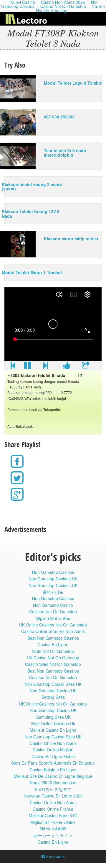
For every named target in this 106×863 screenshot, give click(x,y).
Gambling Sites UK (53, 717)
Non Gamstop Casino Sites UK (53, 684)
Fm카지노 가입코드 (53, 789)
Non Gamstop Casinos (53, 572)
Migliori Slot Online (53, 618)
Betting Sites (53, 697)
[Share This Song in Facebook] (66, 367)
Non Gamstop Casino (53, 605)
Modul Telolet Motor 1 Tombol (32, 272)
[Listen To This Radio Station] (86, 367)
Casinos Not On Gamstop (53, 611)
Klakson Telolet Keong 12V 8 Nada (30, 213)
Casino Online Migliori (53, 750)
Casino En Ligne (53, 644)
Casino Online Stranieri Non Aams (53, 631)
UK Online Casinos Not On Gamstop (53, 625)
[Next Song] (45, 367)
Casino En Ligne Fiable (53, 756)
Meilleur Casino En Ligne (53, 730)
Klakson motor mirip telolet (71, 239)
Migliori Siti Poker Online (53, 822)
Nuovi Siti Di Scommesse (53, 782)
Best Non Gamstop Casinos (53, 638)
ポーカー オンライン (53, 835)
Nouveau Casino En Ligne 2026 (53, 796)
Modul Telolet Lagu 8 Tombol (73, 83)
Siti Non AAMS (53, 829)
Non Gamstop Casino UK (53, 690)
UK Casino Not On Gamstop (53, 658)
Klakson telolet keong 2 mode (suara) (32, 186)
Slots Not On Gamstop (53, 651)
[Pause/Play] (27, 367)
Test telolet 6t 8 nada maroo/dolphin (65, 153)
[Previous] (13, 367)
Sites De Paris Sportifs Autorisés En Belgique (53, 763)
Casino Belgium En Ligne (53, 769)
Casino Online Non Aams (53, 743)
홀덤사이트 (53, 592)
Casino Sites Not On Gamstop (53, 664)
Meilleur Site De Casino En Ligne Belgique (53, 776)
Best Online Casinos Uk (53, 723)
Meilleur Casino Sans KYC (53, 815)
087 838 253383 (59, 117)
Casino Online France (53, 809)
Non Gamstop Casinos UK (53, 579)
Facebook (55, 856)
